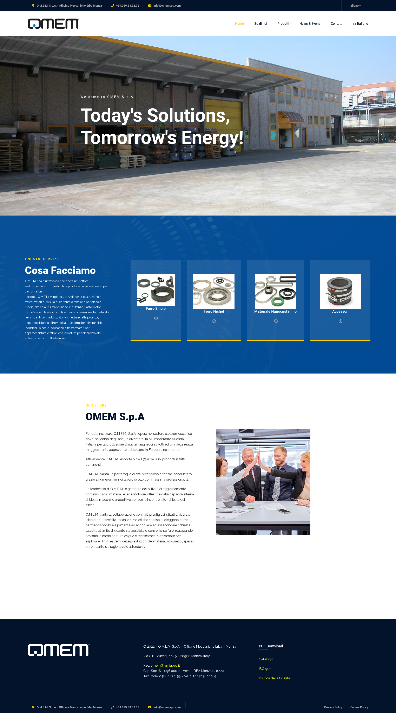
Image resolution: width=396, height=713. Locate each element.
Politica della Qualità (274, 678)
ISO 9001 (266, 669)
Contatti (336, 24)
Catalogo (266, 659)
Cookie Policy (359, 707)
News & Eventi (310, 24)
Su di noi (260, 24)
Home (239, 24)
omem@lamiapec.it (165, 665)
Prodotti (283, 24)
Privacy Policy (333, 707)
